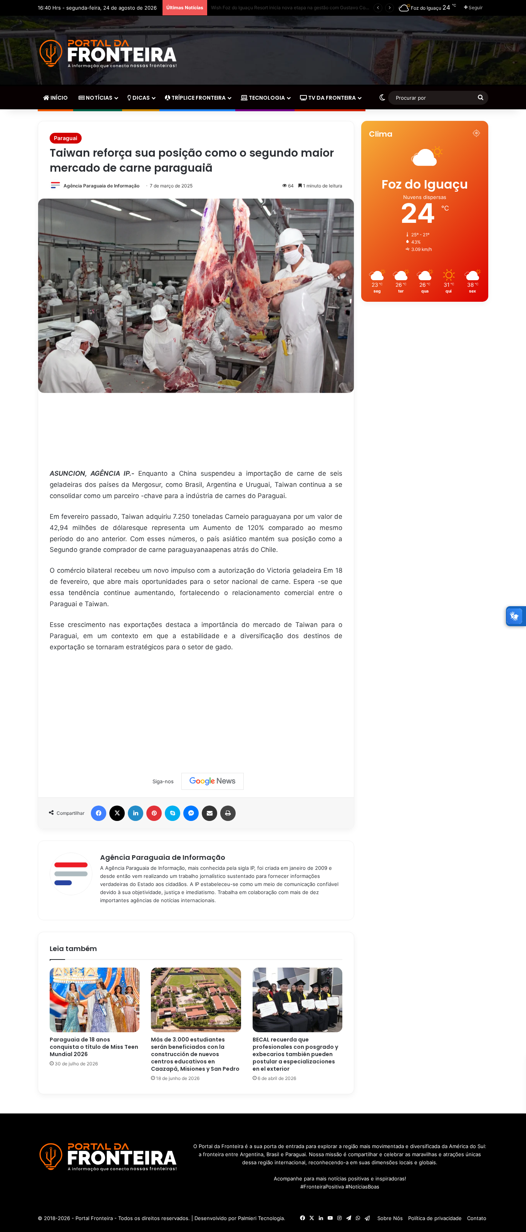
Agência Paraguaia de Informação (101, 186)
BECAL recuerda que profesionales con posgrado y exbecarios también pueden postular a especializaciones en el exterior (295, 1054)
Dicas (140, 98)
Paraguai (65, 138)
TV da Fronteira (331, 98)
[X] (117, 813)
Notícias (98, 98)
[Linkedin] (135, 813)
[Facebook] (98, 813)
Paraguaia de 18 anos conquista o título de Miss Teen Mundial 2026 (94, 1047)
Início (58, 98)
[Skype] (172, 813)
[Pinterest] (154, 813)
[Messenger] (191, 813)
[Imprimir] (228, 813)
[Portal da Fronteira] (109, 54)
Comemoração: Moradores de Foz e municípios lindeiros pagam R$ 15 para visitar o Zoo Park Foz (315, 7)
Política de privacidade (435, 1218)
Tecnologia (266, 98)
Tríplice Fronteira (198, 98)
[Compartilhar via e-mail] (209, 813)
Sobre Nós (390, 1218)
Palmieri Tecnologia (261, 1218)
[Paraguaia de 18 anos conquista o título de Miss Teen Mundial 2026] (94, 1000)
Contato (476, 1218)
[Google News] (212, 781)
